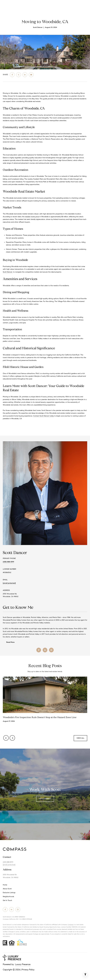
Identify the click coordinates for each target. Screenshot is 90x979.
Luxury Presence (22, 964)
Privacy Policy (28, 969)
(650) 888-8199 (8, 562)
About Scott (7, 889)
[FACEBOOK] (38, 650)
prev (6, 738)
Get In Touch (7, 900)
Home (5, 885)
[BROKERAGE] (51, 650)
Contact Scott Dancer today (43, 416)
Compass (70, 924)
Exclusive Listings (9, 893)
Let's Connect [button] (45, 799)
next (12, 738)
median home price (32, 217)
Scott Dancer (7, 272)
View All (80, 738)
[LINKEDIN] (45, 650)
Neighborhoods (8, 897)
